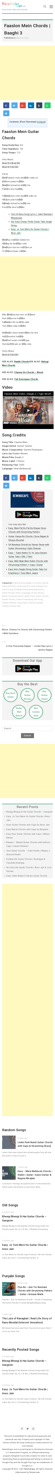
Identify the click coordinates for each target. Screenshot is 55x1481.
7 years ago (23, 1138)
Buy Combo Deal (36, 712)
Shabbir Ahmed (9, 603)
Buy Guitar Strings (27, 695)
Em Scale (31, 586)
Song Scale (22, 603)
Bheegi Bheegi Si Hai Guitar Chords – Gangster (29, 812)
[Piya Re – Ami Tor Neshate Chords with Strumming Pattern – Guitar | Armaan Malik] (9, 1289)
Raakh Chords (21, 361)
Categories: (7, 583)
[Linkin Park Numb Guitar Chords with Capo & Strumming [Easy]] (9, 1142)
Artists (21, 583)
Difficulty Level (14, 586)
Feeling (39, 586)
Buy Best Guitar (10, 695)
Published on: (10, 38)
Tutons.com (34, 1472)
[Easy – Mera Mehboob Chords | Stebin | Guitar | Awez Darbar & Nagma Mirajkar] (9, 1173)
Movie (41, 593)
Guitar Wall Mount (19, 712)
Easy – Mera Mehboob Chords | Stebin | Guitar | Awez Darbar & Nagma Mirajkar (35, 1175)
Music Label (23, 596)
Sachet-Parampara (24, 599)
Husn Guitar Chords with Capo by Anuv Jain (28, 825)
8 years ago (23, 1283)
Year (18, 606)
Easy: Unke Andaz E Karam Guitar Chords (26, 876)
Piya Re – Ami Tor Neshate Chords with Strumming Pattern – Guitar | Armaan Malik (35, 1291)
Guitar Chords (8, 593)
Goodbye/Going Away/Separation (29, 589)
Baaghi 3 (29, 583)
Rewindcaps (29, 1469)
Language (25, 593)
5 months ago (8, 1212)
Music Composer (9, 596)
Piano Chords (42, 596)
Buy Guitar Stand (44, 695)
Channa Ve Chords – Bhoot (28, 372)
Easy (24, 586)
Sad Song (38, 599)
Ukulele (39, 603)
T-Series (31, 603)
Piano (32, 596)
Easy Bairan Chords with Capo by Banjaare (27, 829)
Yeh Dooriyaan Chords (26, 379)
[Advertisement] (27, 73)
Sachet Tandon (8, 599)
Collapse (41, 122)
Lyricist (34, 593)
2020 (15, 583)
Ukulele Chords (9, 606)
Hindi (18, 593)
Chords (37, 583)
